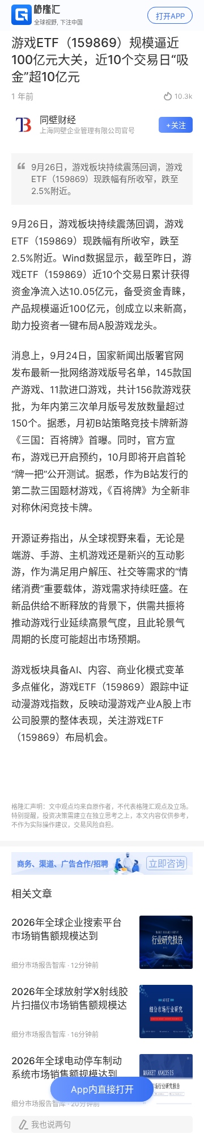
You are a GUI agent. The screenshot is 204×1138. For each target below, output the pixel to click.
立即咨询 (166, 863)
